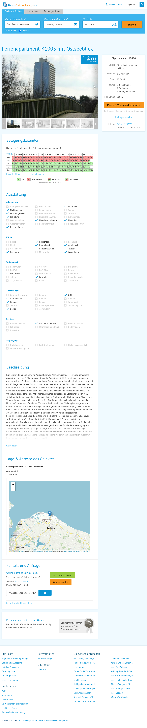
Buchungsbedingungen (114, 111)
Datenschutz (7, 699)
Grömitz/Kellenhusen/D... (85, 688)
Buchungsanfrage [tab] (52, 11)
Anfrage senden (124, 117)
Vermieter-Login (115, 4)
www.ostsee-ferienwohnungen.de (53, 720)
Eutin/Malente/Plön (82, 692)
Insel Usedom (117, 692)
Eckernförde (79, 667)
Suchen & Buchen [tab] (13, 11)
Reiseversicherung (10, 680)
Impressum (7, 695)
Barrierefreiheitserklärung (13, 712)
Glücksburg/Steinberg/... (84, 658)
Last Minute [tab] (32, 11)
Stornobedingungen (134, 111)
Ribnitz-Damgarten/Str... (122, 684)
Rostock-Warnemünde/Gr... (123, 675)
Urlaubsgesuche (9, 675)
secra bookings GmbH (27, 720)
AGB (4, 690)
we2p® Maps (38, 551)
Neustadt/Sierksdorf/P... (84, 697)
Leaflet (21, 551)
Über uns (42, 669)
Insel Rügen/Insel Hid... (121, 688)
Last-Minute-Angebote (12, 662)
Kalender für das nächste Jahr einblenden (25, 174)
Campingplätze (8, 671)
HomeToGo (26, 31)
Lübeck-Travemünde (120, 658)
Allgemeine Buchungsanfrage (15, 658)
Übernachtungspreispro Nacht (89, 59)
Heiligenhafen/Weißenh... (85, 684)
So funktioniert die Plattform (15, 703)
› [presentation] (94, 86)
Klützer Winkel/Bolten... (122, 662)
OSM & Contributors (83, 551)
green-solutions (69, 551)
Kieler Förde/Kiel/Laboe (84, 671)
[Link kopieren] (45, 593)
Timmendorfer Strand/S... (85, 701)
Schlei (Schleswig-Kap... (84, 662)
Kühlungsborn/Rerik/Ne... (122, 671)
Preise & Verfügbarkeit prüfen (123, 105)
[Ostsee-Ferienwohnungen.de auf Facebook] (40, 675)
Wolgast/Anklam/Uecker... (122, 697)
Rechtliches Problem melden (19, 603)
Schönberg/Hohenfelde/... (85, 675)
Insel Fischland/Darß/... (121, 680)
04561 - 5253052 (124, 124)
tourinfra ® (48, 551)
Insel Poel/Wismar (119, 667)
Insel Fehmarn (80, 680)
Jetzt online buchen (62, 575)
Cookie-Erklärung (9, 708)
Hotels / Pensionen (10, 667)
